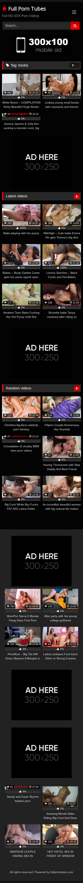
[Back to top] (70, 871)
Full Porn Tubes (26, 8)
